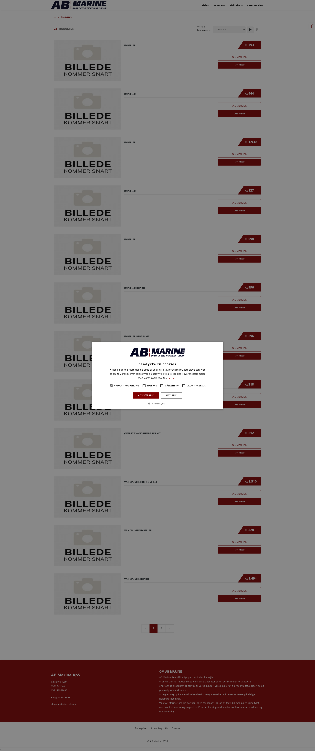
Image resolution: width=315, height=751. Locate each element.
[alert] (157, 375)
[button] (111, 385)
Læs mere (172, 378)
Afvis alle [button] (171, 395)
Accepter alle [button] (146, 395)
